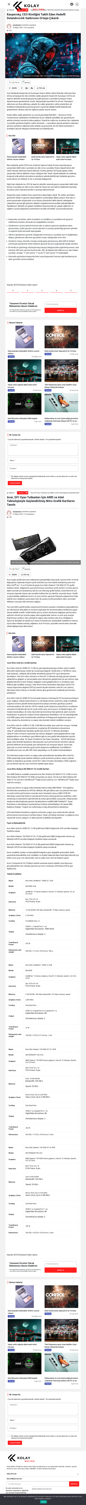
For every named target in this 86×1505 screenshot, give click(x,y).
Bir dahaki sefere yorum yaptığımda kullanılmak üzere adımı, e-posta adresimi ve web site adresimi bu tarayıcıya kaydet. (44, 477)
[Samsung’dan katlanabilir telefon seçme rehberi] (18, 150)
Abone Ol (60, 310)
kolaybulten (17, 25)
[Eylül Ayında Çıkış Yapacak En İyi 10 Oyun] (43, 150)
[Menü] (9, 4)
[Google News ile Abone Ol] (14, 82)
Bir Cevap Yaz (14, 435)
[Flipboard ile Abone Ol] (26, 82)
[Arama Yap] (77, 4)
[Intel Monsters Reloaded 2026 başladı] (24, 409)
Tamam (43, 1502)
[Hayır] (83, 1499)
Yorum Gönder (15, 483)
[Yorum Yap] (22, 88)
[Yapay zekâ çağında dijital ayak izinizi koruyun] (67, 150)
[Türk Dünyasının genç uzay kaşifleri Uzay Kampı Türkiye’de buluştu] (61, 375)
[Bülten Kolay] (30, 6)
